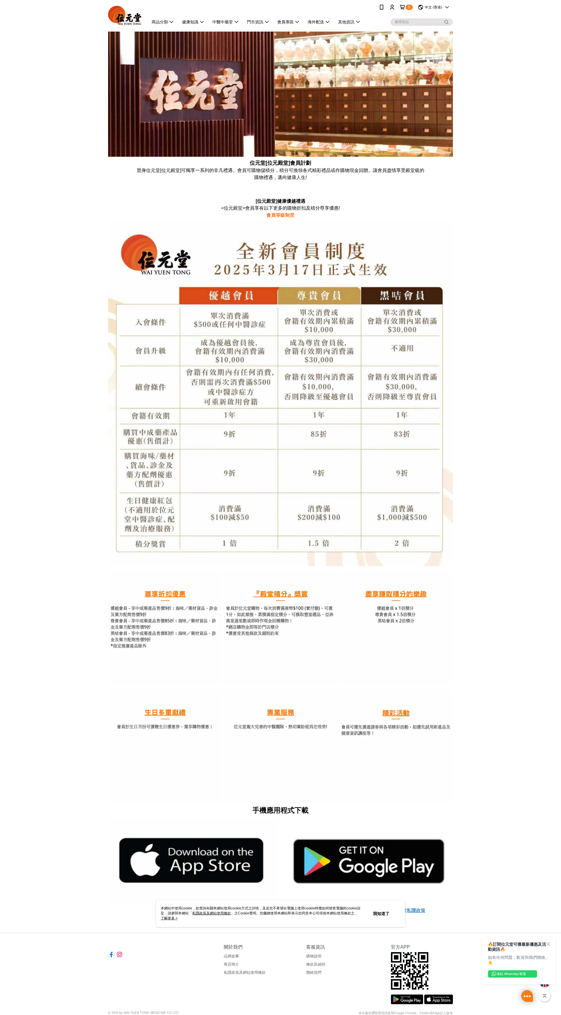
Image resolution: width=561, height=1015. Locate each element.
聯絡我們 (313, 972)
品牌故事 (231, 956)
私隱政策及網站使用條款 (245, 972)
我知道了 (381, 913)
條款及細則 (315, 964)
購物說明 (313, 956)
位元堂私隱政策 (409, 910)
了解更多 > (169, 918)
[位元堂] (124, 15)
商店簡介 (231, 964)
